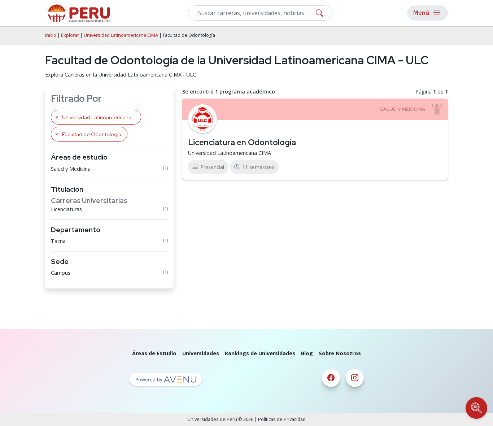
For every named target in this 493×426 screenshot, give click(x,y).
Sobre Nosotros (340, 353)
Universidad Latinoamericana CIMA (121, 35)
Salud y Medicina (71, 168)
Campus (60, 272)
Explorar (70, 35)
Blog (307, 353)
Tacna (58, 241)
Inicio (50, 35)
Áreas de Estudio (154, 353)
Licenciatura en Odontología (242, 142)
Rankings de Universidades (260, 353)
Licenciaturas (66, 209)
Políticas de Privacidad (282, 419)
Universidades (200, 353)
